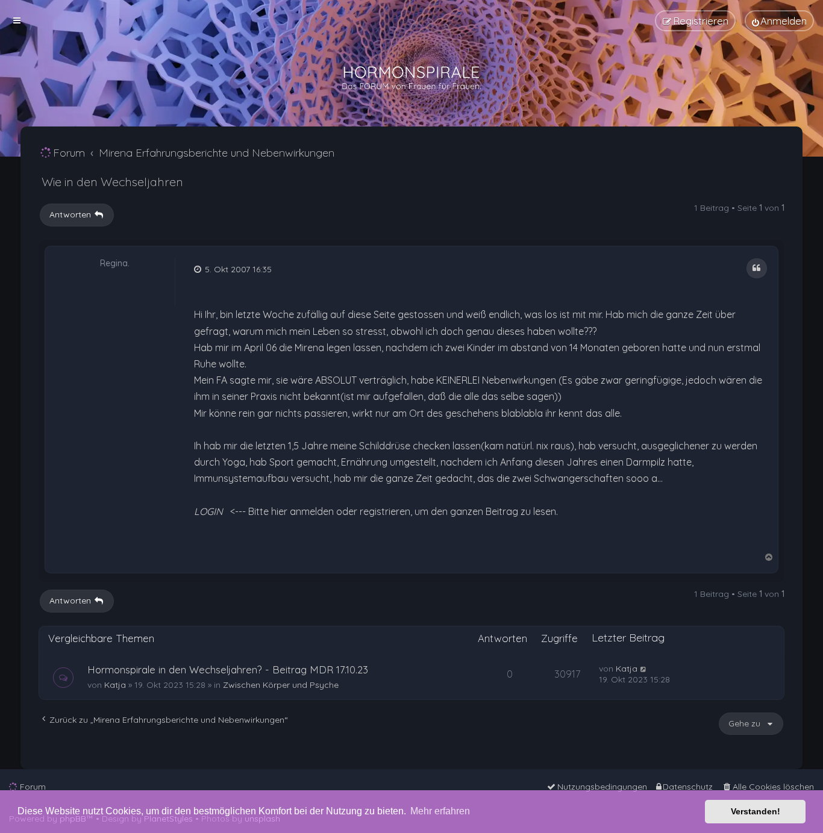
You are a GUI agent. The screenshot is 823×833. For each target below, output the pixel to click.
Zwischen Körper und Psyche (281, 684)
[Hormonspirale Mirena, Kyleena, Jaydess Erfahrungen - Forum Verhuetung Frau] (411, 78)
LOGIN (208, 511)
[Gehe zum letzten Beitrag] (644, 668)
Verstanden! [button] (755, 811)
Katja (115, 684)
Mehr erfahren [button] (440, 811)
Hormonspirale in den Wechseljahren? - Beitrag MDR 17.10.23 (227, 669)
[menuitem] (779, 20)
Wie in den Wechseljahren (112, 181)
